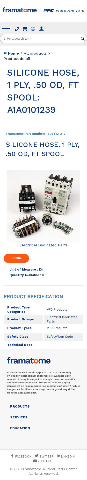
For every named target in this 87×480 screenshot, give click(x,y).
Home (13, 53)
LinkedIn (68, 456)
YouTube (44, 461)
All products (35, 53)
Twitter (45, 456)
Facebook (22, 456)
